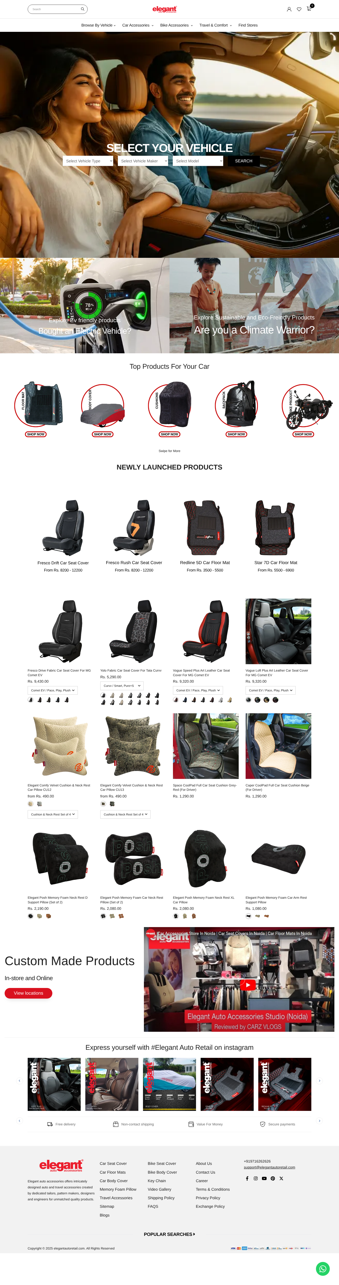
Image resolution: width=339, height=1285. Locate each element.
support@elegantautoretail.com (269, 1167)
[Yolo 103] (130, 695)
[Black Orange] (66, 700)
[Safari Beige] (103, 804)
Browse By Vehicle (97, 25)
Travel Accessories (116, 1198)
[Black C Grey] (30, 700)
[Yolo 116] (112, 695)
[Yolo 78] (130, 702)
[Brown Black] (212, 700)
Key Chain (157, 1181)
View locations (28, 993)
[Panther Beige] (30, 804)
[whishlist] (299, 9)
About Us (204, 1163)
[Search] (83, 9)
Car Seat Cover (113, 1163)
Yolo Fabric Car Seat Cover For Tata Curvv (130, 670)
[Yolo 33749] (157, 695)
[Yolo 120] (103, 695)
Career (202, 1181)
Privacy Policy (208, 1198)
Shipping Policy (161, 1198)
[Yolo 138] (148, 695)
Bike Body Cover (162, 1172)
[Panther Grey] (39, 804)
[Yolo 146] (103, 702)
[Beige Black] (229, 700)
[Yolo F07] (121, 702)
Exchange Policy (210, 1206)
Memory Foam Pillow (118, 1189)
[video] (239, 979)
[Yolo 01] (139, 702)
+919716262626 (257, 1161)
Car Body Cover (114, 1181)
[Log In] (289, 9)
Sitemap (107, 1206)
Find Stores (248, 25)
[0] (309, 8)
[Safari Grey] (112, 804)
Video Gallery (159, 1189)
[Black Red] (39, 700)
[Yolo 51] (112, 702)
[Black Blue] (57, 700)
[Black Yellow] (48, 700)
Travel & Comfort (214, 25)
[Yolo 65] (139, 695)
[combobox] (58, 9)
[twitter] (281, 1179)
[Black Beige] (257, 700)
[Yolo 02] (148, 702)
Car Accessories (136, 25)
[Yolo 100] (121, 695)
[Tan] (48, 916)
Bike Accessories (175, 25)
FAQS (153, 1206)
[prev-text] (19, 1080)
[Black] (30, 916)
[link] (247, 1179)
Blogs (105, 1215)
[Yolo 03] (157, 702)
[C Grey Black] (220, 700)
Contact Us (205, 1172)
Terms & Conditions (213, 1189)
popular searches (168, 1234)
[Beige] (39, 916)
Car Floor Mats (113, 1172)
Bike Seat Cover (162, 1163)
